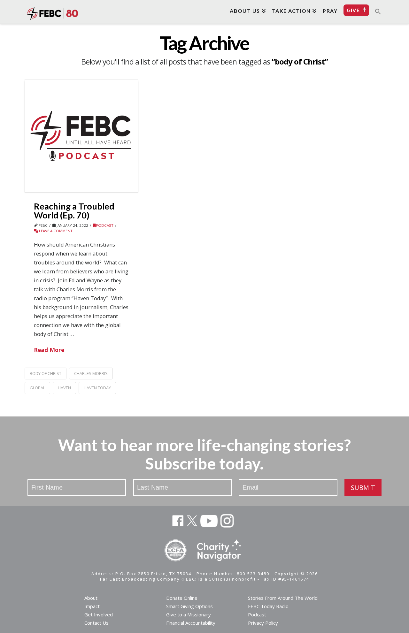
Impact (92, 606)
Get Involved (98, 614)
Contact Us (96, 623)
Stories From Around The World (283, 598)
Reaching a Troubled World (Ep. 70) (74, 211)
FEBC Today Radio (268, 606)
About (90, 598)
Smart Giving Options (189, 606)
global (37, 388)
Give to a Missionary (188, 614)
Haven (64, 388)
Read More (49, 350)
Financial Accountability (190, 623)
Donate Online (181, 598)
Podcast (104, 225)
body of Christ (45, 373)
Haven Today (97, 388)
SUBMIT (363, 487)
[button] (378, 11)
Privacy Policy (263, 623)
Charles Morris (91, 373)
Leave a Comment (55, 230)
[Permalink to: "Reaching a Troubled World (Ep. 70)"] (81, 136)
